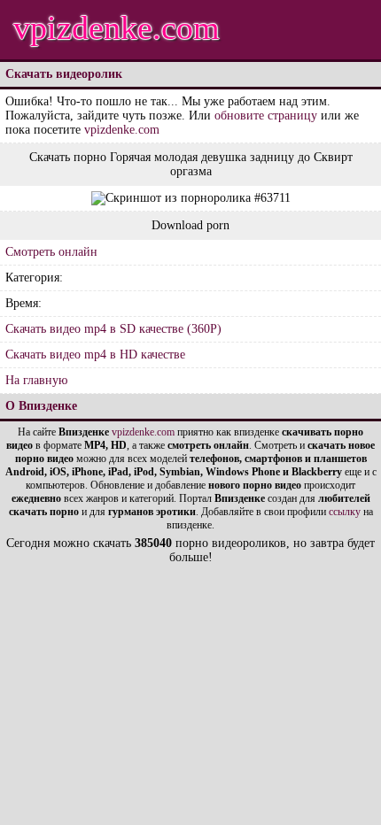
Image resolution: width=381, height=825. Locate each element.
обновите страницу (265, 115)
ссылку (345, 511)
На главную (36, 380)
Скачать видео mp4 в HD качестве (95, 354)
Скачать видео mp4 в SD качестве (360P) (113, 328)
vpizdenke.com (116, 27)
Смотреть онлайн (51, 251)
